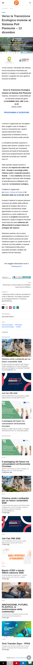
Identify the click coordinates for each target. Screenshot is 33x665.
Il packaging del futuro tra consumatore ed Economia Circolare (13, 423)
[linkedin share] (14, 307)
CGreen (12, 192)
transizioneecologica (8, 327)
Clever (6, 192)
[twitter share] (3, 307)
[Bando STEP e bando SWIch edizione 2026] (16, 556)
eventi (4, 457)
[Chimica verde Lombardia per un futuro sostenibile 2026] (16, 348)
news (11, 8)
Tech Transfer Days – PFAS (16, 643)
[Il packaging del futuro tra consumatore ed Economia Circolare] (16, 410)
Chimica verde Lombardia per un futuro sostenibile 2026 (15, 500)
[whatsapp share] (17, 307)
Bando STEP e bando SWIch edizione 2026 (13, 571)
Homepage (5, 8)
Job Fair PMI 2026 (9, 393)
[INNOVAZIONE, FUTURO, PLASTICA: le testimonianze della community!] (16, 590)
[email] (10, 663)
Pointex (20, 192)
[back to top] (29, 657)
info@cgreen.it (16, 266)
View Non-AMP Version (21, 657)
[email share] (7, 307)
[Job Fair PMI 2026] (16, 382)
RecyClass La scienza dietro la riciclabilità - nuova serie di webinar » (17, 286)
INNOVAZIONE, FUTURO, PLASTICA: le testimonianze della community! (15, 608)
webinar (18, 327)
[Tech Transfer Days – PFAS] (16, 629)
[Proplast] (16, 2)
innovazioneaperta (7, 325)
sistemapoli (18, 325)
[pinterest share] (10, 307)
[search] (30, 3)
